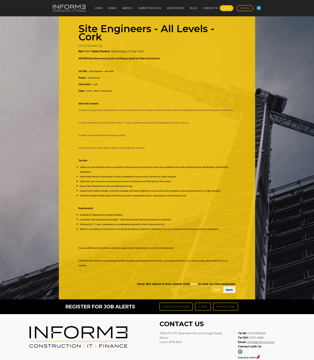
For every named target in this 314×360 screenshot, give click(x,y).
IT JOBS (202, 306)
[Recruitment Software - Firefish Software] (249, 357)
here (194, 284)
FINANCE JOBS (226, 306)
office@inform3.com (261, 342)
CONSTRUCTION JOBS (176, 306)
